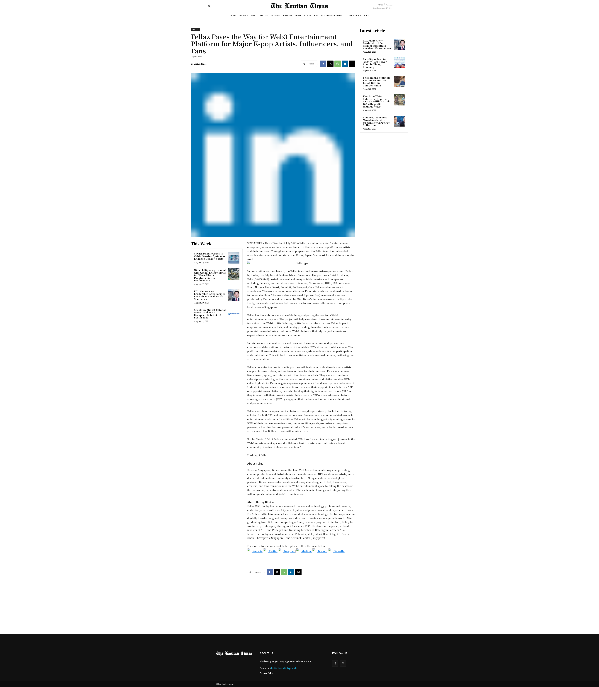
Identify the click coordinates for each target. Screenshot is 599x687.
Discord (322, 551)
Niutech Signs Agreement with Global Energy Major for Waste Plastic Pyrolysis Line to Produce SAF (210, 275)
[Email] (352, 64)
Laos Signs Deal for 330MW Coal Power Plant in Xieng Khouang (375, 62)
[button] (209, 6)
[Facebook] (323, 64)
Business (196, 29)
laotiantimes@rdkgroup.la (284, 668)
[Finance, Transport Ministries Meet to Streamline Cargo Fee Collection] (399, 121)
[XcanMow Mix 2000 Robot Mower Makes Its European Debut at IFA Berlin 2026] (233, 314)
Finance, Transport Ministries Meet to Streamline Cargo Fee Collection (376, 121)
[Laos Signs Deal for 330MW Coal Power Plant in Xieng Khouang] (399, 62)
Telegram (289, 551)
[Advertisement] (299, 602)
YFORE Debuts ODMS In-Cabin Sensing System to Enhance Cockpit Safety (209, 256)
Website (257, 551)
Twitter (273, 551)
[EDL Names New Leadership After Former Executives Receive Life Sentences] (233, 295)
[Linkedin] (345, 64)
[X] (330, 64)
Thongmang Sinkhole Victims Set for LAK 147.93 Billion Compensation (376, 81)
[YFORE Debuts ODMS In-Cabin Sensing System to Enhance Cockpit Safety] (233, 258)
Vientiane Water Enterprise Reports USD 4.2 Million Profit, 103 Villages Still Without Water (376, 101)
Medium (306, 551)
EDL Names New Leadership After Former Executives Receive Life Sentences (209, 295)
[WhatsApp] (337, 64)
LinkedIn (339, 551)
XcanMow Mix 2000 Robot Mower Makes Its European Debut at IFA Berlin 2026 (210, 313)
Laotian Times (200, 64)
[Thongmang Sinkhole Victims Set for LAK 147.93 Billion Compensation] (399, 81)
